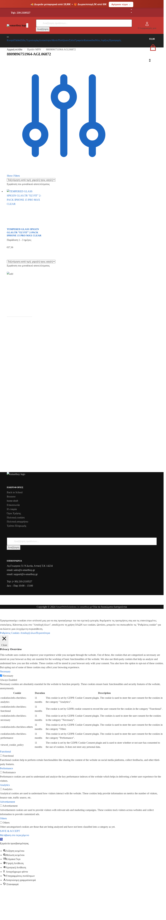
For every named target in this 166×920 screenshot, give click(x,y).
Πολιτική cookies (16, 517)
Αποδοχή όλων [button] (28, 633)
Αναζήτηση (42, 29)
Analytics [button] (5, 785)
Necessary (8, 675)
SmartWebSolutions (66, 606)
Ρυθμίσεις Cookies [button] (9, 633)
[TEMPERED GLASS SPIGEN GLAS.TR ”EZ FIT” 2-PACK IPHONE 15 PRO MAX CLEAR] (24, 207)
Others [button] (3, 818)
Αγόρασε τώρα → (121, 4)
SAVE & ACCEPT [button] (10, 831)
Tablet (17, 40)
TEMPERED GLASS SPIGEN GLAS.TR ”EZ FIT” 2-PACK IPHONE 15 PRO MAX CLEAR (24, 232)
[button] (1, 839)
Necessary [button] (5, 671)
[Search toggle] (27, 25)
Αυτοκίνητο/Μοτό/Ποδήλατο (54, 40)
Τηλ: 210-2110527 (20, 12)
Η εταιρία (12, 509)
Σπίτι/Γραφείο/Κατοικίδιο (82, 40)
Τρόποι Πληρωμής (16, 525)
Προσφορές (115, 40)
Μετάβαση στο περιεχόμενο (14, 835)
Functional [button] (5, 751)
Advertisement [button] (7, 801)
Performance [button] (6, 768)
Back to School (15, 492)
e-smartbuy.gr (85, 606)
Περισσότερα (43, 633)
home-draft (12, 500)
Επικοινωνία (13, 505)
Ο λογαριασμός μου (147, 28)
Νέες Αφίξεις (102, 40)
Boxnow (11, 496)
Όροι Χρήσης (14, 513)
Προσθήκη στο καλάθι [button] (24, 252)
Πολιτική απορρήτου (17, 521)
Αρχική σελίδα (14, 49)
